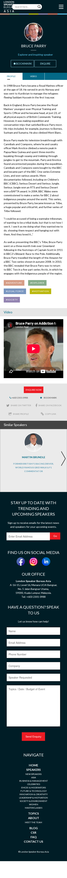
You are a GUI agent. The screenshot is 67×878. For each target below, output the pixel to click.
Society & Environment (33, 801)
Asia (33, 777)
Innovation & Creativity (34, 794)
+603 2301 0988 (19, 397)
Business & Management (33, 780)
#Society (12, 299)
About (33, 818)
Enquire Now (34, 389)
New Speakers (33, 774)
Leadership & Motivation (33, 797)
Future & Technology (33, 791)
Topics (33, 813)
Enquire (45, 63)
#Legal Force (15, 291)
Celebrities (33, 784)
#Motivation (40, 291)
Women (33, 804)
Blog (33, 828)
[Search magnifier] (39, 6)
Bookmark (24, 63)
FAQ (34, 837)
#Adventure (14, 282)
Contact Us (33, 841)
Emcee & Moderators (33, 787)
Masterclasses (33, 807)
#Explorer (37, 282)
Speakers (33, 769)
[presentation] (63, 458)
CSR (33, 832)
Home (33, 765)
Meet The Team (33, 822)
